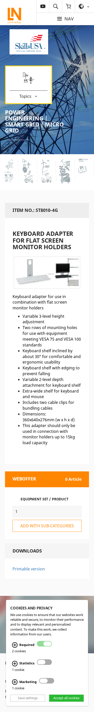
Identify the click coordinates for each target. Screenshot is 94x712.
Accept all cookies (66, 698)
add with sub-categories (47, 526)
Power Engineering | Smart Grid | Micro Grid (34, 121)
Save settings (28, 698)
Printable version (29, 569)
